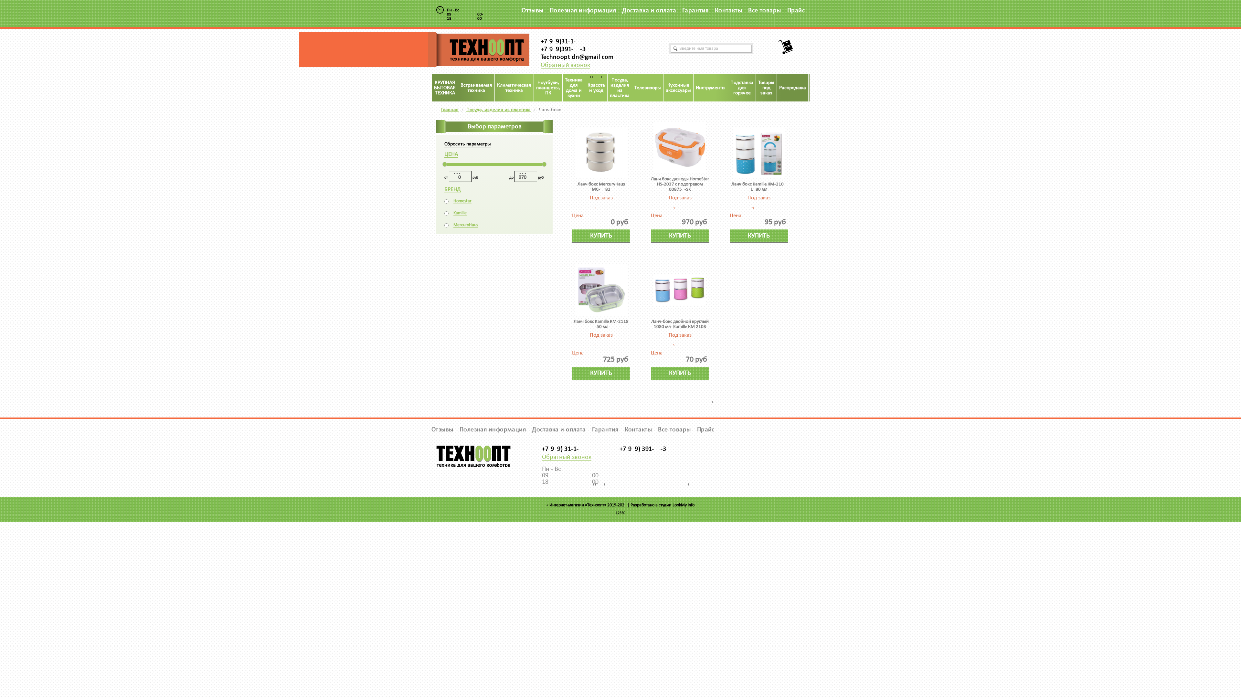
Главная (450, 109)
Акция (817, 87)
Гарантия (695, 10)
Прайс (796, 10)
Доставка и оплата (649, 10)
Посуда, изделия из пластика (498, 109)
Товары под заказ (766, 88)
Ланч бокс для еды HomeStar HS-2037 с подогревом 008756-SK (680, 184)
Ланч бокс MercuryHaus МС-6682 (601, 187)
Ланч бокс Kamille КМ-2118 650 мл (601, 324)
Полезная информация (583, 10)
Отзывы (533, 10)
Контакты (728, 10)
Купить (601, 236)
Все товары (764, 10)
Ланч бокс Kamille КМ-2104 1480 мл (758, 187)
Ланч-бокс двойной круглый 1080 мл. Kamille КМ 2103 (680, 324)
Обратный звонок (565, 65)
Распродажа (792, 87)
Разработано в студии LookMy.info (663, 505)
